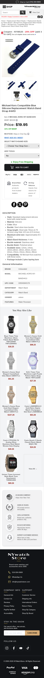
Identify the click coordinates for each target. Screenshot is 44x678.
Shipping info (27, 599)
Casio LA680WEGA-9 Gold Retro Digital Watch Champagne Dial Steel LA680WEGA (33, 409)
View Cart (36, 12)
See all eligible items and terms (23, 34)
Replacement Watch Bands (16, 21)
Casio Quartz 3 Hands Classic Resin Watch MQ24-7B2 (33, 442)
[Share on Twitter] (20, 207)
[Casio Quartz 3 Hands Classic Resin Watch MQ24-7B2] (33, 429)
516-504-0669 (17, 572)
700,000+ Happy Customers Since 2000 (14, 17)
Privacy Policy (9, 606)
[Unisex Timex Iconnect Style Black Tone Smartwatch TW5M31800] (11, 463)
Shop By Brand (27, 613)
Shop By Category (29, 610)
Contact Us (8, 599)
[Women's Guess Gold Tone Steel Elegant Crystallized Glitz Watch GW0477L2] (33, 325)
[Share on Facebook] (14, 207)
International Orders (29, 602)
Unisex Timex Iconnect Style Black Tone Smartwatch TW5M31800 (11, 477)
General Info (8, 595)
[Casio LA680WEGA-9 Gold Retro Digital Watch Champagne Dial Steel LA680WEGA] (33, 395)
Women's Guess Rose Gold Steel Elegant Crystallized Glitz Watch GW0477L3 (11, 409)
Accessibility (8, 613)
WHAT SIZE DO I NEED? (13, 138)
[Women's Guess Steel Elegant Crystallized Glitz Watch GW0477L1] (11, 361)
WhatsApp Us (17, 577)
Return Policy (27, 606)
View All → (33, 469)
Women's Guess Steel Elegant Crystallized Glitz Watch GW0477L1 (11, 374)
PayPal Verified (9, 610)
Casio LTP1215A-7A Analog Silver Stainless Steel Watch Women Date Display (11, 443)
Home (3, 21)
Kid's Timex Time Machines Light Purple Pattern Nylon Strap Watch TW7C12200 (33, 375)
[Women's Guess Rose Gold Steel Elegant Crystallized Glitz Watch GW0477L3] (11, 395)
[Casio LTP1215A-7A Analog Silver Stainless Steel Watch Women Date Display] (11, 429)
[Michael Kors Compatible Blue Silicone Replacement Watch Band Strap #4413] (22, 76)
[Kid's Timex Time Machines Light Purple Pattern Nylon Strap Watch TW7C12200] (33, 361)
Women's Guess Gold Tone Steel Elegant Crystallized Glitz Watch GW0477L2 (33, 339)
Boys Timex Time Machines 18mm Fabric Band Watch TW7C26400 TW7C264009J (11, 339)
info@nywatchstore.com (21, 582)
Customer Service (28, 595)
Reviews (7, 602)
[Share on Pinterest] (25, 207)
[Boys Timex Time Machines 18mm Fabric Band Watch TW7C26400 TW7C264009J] (11, 325)
